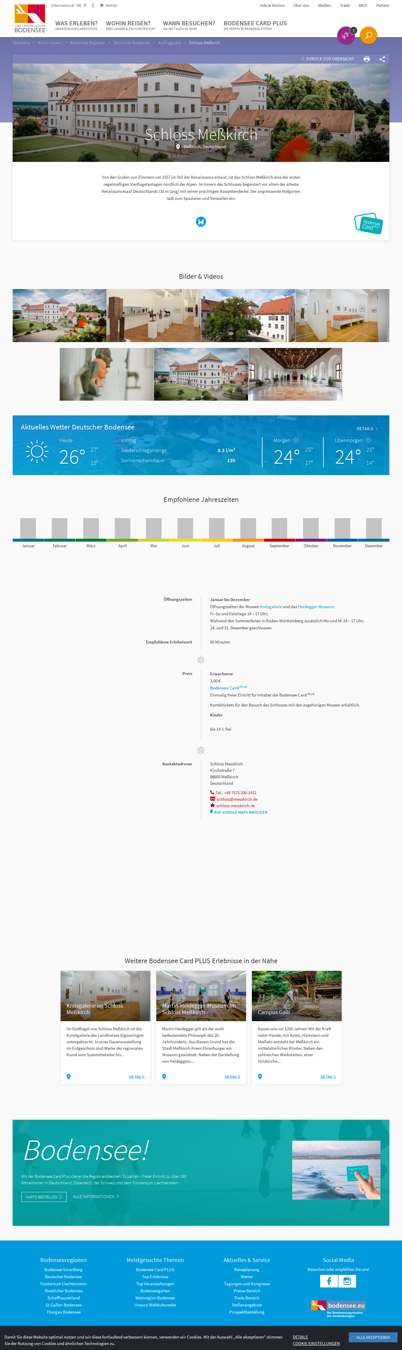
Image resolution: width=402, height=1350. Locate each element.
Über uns (301, 5)
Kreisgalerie (271, 606)
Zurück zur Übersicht (329, 59)
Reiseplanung (246, 1269)
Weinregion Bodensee (155, 1298)
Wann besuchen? (189, 25)
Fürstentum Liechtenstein (63, 1283)
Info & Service (272, 5)
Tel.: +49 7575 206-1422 (236, 792)
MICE (363, 5)
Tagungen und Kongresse (247, 1283)
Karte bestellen (41, 1197)
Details (365, 428)
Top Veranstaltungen (155, 1283)
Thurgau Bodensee (63, 1312)
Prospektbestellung (247, 1312)
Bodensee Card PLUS (255, 25)
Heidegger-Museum (316, 606)
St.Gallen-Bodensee (64, 1305)
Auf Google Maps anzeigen (241, 812)
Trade (345, 5)
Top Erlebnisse (155, 1276)
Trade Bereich (246, 1298)
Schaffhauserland (63, 1298)
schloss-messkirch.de (235, 805)
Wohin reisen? (130, 25)
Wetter (111, 5)
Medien (324, 5)
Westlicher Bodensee (63, 1290)
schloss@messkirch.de (237, 799)
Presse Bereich (247, 1290)
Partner (382, 5)
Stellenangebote (247, 1305)
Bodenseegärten (155, 1290)
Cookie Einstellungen (316, 1343)
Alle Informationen (94, 1196)
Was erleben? (76, 25)
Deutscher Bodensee (63, 1276)
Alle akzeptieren (373, 1337)
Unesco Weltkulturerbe (155, 1305)
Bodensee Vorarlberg (63, 1269)
